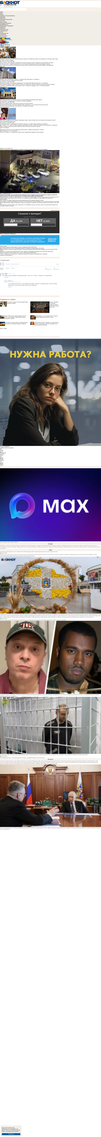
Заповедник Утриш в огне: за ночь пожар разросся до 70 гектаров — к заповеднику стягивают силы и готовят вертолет (23, 757)
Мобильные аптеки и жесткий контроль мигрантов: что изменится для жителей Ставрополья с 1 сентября (21, 545)
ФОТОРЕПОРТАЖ (4, 33)
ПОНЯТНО (11, 1134)
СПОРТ (1, 32)
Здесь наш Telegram (4, 127)
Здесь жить (2, 66)
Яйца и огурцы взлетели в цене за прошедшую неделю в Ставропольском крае (18, 248)
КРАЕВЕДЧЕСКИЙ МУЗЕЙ (6, 19)
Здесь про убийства (4, 107)
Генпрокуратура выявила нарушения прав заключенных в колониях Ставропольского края (41, 551)
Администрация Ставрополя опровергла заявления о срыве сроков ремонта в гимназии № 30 (53, 762)
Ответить (7, 277)
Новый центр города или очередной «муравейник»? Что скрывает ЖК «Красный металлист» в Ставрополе (24, 83)
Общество (2, 148)
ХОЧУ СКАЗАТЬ (3, 36)
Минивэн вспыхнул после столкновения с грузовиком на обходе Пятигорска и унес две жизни (80, 545)
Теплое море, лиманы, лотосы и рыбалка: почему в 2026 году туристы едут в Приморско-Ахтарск (19, 554)
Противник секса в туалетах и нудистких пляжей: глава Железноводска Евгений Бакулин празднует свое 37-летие (26, 249)
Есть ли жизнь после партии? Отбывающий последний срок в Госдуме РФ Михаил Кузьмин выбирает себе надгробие (26, 65)
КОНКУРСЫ (2, 18)
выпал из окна (41, 197)
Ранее (12, 268)
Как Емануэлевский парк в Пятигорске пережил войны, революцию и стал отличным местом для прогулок (24, 104)
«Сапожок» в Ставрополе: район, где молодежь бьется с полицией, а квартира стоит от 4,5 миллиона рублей (24, 85)
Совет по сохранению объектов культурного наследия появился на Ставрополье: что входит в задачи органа (68, 754)
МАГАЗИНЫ (7, 44)
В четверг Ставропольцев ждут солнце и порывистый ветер (12, 551)
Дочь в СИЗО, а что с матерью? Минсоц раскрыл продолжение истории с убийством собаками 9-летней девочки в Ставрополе (28, 125)
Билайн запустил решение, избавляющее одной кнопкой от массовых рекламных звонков (41, 763)
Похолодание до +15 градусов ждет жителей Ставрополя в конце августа (18, 617)
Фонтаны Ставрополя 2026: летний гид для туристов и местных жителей (16, 103)
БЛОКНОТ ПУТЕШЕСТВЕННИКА (7, 15)
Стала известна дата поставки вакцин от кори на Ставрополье (14, 247)
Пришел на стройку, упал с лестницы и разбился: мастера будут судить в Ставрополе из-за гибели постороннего (73, 617)
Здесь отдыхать (3, 86)
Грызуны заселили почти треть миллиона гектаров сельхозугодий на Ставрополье (54, 554)
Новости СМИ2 (3, 328)
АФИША (2, 14)
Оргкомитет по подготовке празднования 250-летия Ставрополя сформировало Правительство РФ (22, 251)
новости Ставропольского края (7, 253)
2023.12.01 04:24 (11, 273)
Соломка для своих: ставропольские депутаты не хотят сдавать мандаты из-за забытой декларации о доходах (25, 63)
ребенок (10, 255)
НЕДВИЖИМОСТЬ (4, 24)
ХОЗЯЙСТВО (3, 34)
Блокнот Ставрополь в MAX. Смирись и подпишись (9, 542)
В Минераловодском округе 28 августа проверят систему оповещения (65, 827)
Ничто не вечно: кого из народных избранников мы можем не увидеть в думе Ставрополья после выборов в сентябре (26, 62)
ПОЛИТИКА (2, 28)
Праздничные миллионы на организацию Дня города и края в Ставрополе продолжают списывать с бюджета (21, 614)
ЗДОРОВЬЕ (2, 17)
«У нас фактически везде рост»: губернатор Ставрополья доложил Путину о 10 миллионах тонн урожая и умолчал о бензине (24, 827)
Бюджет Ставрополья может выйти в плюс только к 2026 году (14, 252)
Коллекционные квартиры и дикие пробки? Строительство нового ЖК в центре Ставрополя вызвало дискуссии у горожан (27, 84)
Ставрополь (26, 253)
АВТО (1, 13)
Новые (1, 268)
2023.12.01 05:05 (18, 281)
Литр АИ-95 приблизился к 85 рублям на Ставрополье (52, 545)
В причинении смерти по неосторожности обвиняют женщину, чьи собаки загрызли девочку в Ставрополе (24, 123)
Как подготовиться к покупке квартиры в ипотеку (42, 617)
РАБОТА (8, 38)
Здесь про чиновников (5, 46)
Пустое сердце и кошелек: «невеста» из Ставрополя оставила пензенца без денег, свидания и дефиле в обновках (58, 615)
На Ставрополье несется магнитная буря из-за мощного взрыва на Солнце (21, 555)
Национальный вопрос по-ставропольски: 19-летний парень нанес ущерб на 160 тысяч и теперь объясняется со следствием (66, 614)
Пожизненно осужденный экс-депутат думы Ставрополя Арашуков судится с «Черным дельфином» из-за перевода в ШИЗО (24, 754)
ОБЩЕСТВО (3, 27)
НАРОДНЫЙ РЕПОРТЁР (5, 23)
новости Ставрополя (18, 253)
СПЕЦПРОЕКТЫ (4, 30)
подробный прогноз (4, 447)
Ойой (12, 281)
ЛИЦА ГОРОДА (3, 22)
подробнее (11, 447)
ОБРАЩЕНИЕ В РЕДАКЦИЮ (6, 25)
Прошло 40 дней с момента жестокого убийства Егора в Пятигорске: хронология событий (20, 126)
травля (7, 255)
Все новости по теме (4, 61)
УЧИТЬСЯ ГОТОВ (7, 39)
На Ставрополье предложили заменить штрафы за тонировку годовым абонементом (20, 615)
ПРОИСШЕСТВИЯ (4, 29)
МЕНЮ (1, 12)
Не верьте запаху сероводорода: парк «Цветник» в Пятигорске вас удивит (16, 106)
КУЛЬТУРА (2, 20)
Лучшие (7, 268)
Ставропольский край (33, 253)
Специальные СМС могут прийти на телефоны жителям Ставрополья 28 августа (68, 694)
